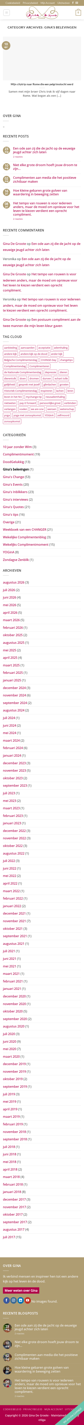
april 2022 (10, 883)
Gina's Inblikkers (15, 492)
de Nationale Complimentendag (22, 372)
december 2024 (14, 688)
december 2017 (14, 1199)
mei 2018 (9, 1162)
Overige (8, 522)
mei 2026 (9, 605)
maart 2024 (11, 740)
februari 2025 (13, 672)
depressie (50, 372)
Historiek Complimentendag (20, 390)
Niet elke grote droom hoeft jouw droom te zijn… (45, 167)
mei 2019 (9, 1101)
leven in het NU (13, 397)
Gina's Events (13, 484)
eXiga (42, 1420)
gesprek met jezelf (29, 384)
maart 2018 (11, 1177)
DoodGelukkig (13, 462)
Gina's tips (10, 514)
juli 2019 (9, 1094)
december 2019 (14, 1064)
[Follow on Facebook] (73, 3)
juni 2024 (9, 725)
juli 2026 (9, 590)
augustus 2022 (13, 853)
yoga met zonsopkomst (27, 415)
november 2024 (14, 695)
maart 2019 (11, 1116)
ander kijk (56, 354)
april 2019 (10, 1109)
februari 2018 (13, 1184)
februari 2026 (13, 627)
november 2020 (14, 1004)
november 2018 (14, 1132)
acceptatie (44, 347)
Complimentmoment (18, 454)
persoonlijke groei (50, 403)
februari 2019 (13, 1124)
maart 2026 (11, 620)
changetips (66, 360)
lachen (60, 390)
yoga (7, 415)
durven (47, 378)
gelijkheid (9, 384)
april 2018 (10, 1169)
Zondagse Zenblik (16, 560)
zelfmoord (63, 415)
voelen (23, 409)
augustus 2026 (13, 582)
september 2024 (15, 703)
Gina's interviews (15, 499)
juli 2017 (9, 1237)
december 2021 (14, 913)
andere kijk (10, 354)
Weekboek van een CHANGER (24, 529)
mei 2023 (9, 801)
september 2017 (15, 1222)
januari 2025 (12, 680)
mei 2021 (9, 966)
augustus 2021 (13, 943)
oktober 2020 (13, 1011)
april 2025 (10, 657)
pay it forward (28, 403)
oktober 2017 (13, 1214)
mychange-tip (34, 397)
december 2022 (14, 831)
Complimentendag (15, 366)
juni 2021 (9, 958)
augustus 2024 (13, 710)
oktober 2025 (13, 635)
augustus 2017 (13, 1229)
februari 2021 (13, 981)
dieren (63, 372)
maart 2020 (11, 1056)
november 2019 (14, 1071)
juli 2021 (9, 951)
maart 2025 (11, 665)
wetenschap (67, 409)
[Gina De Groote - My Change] (42, 12)
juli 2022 (9, 861)
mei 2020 (9, 1049)
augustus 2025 (13, 642)
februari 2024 (13, 748)
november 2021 (14, 921)
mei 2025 (9, 650)
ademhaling (61, 347)
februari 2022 (13, 898)
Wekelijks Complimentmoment (25, 544)
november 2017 (14, 1207)
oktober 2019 (13, 1079)
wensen (51, 409)
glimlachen (50, 384)
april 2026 (10, 612)
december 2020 (14, 996)
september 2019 (15, 1086)
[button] (6, 13)
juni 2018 (9, 1154)
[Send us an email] (77, 3)
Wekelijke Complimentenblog (24, 537)
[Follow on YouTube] (27, 1300)
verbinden (70, 403)
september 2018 (15, 1139)
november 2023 (14, 770)
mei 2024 (9, 733)
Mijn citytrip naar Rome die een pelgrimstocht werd (42, 84)
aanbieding (10, 347)
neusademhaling (55, 397)
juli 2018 (9, 1147)
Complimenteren (39, 366)
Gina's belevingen (16, 469)
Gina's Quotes (13, 507)
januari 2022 (12, 906)
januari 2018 (12, 1192)
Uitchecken (63, 2)
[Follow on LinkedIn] (20, 1300)
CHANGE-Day (48, 360)
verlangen (10, 409)
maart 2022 (11, 891)
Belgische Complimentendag (20, 360)
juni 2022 (9, 868)
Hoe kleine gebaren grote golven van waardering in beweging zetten (40, 192)
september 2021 (15, 936)
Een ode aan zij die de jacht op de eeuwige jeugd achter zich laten (44, 150)
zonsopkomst (12, 421)
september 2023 (15, 785)
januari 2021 (12, 989)
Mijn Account (48, 2)
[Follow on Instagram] (13, 1300)
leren (70, 390)
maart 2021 (11, 974)
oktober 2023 (13, 778)
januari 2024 (12, 755)
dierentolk (10, 378)
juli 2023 (9, 793)
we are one (37, 409)
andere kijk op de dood (34, 354)
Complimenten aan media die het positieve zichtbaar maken (44, 179)
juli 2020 (9, 1034)
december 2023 (14, 763)
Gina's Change (13, 477)
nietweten (10, 403)
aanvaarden (28, 347)
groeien (64, 384)
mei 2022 (9, 876)
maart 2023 (11, 808)
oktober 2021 (13, 928)
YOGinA (49, 415)
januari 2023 (12, 823)
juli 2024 (9, 718)
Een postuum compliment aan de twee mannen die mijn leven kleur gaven (41, 322)
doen (23, 378)
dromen (34, 378)
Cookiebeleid (12, 2)
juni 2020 (9, 1041)
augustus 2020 (13, 1026)
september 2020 (15, 1019)
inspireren (46, 390)
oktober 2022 (13, 846)
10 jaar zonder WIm (17, 447)
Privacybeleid (30, 2)
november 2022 (14, 838)
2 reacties (22, 156)
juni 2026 (9, 597)
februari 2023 (13, 816)
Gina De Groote (14, 244)
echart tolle (61, 378)
